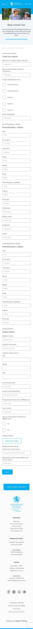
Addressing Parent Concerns (16, 612)
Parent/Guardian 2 (13, 91)
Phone (4, 157)
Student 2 (10, 104)
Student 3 (10, 110)
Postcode (5, 199)
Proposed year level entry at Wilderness (16, 400)
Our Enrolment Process (16, 523)
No (8, 430)
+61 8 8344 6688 (19, 568)
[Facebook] (8, 592)
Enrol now (28, 4)
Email (4, 174)
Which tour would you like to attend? (15, 60)
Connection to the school (11, 449)
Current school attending (11, 391)
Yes (8, 424)
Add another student (11, 441)
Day (3, 356)
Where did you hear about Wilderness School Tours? (15, 459)
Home (3, 48)
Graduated (6, 225)
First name (6, 140)
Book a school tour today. (16, 487)
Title (3, 131)
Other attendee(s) (8, 114)
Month (4, 364)
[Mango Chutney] (16, 621)
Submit (7, 472)
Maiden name (7, 216)
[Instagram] (13, 592)
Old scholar (6, 208)
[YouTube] (24, 592)
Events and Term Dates (16, 528)
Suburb (5, 191)
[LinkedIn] (19, 592)
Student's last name (9, 344)
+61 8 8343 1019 (19, 578)
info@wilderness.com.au (16, 570)
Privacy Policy (16, 608)
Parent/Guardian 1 (13, 84)
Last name (6, 148)
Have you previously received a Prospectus (13, 70)
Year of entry (7, 408)
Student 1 (10, 97)
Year (4, 373)
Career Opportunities (16, 531)
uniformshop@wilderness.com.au (16, 580)
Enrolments (10, 48)
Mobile (4, 165)
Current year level (8, 383)
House (4, 234)
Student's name (8, 336)
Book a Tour (16, 521)
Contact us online (16, 526)
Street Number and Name (11, 182)
